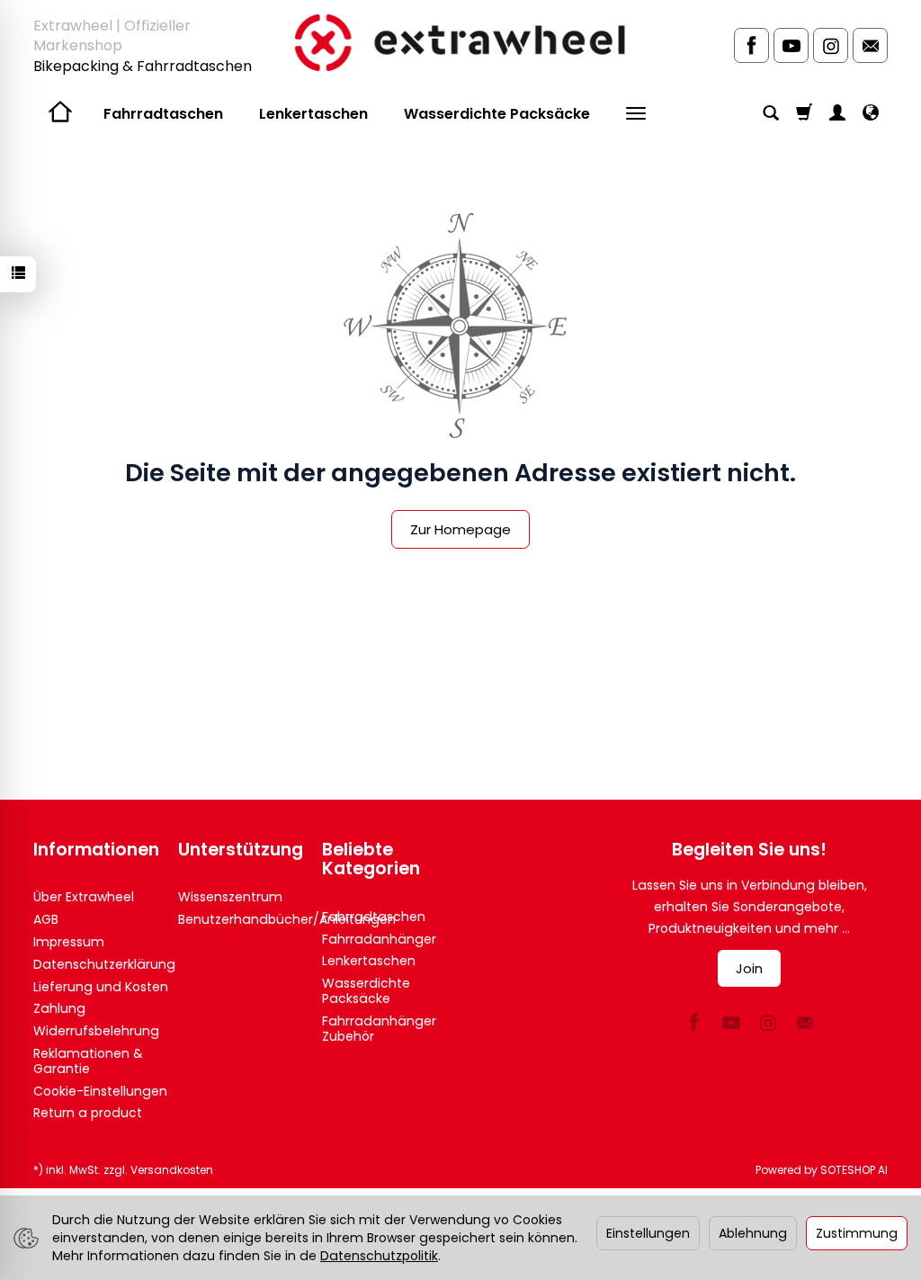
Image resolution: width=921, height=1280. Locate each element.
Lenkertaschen (313, 113)
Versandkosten (171, 1169)
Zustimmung (857, 1233)
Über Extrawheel (83, 897)
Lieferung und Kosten (100, 987)
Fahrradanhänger (379, 939)
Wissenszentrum (230, 897)
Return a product (87, 1113)
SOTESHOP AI (854, 1169)
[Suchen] (771, 114)
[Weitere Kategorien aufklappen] (636, 114)
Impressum (68, 942)
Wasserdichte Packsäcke (497, 113)
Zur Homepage (460, 529)
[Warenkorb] (804, 114)
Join (749, 968)
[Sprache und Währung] (871, 114)
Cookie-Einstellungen (100, 1091)
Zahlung (59, 1008)
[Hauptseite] (460, 42)
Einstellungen (648, 1233)
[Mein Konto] (837, 114)
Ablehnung (753, 1233)
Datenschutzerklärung (104, 964)
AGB (45, 919)
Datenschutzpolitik (379, 1256)
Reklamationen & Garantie (88, 1061)
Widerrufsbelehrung (96, 1031)
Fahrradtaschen (163, 113)
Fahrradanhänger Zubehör (379, 1028)
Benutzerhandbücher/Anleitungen (287, 919)
